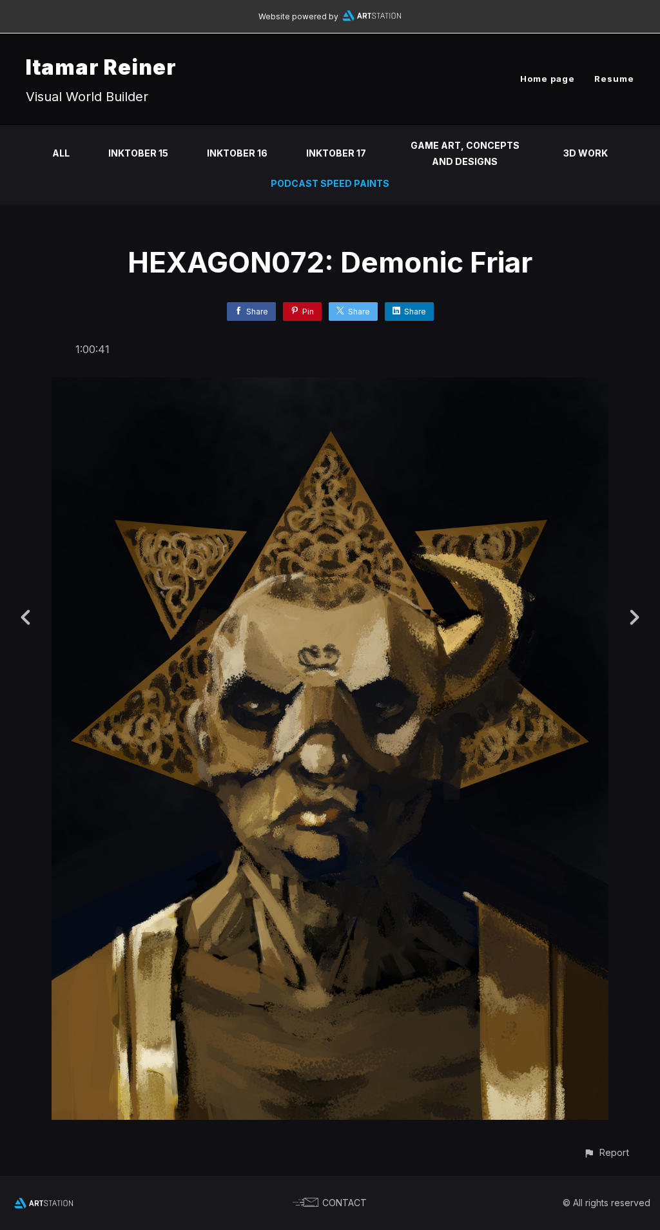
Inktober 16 (237, 153)
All (61, 153)
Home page (547, 78)
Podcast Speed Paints (330, 183)
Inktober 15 (138, 153)
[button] (606, 1152)
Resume (614, 78)
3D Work (585, 153)
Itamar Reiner (101, 67)
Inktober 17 (336, 153)
